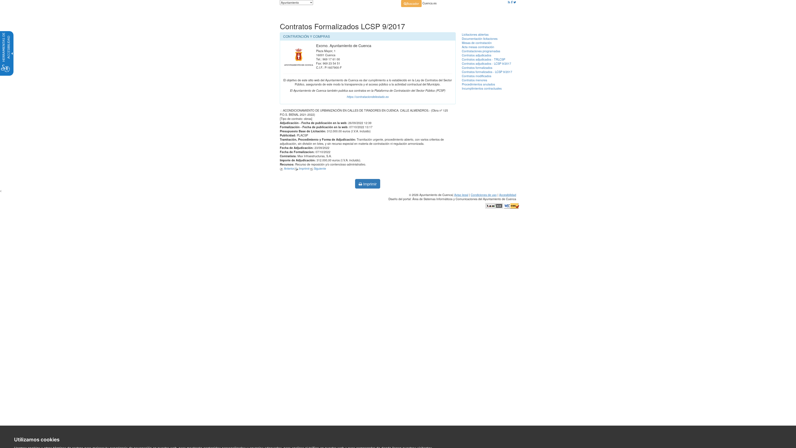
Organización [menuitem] (364, 12)
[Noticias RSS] (509, 2)
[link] (411, 3)
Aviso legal (461, 195)
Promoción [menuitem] (486, 12)
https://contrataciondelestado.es (368, 97)
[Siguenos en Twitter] (514, 2)
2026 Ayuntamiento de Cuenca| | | (452, 197)
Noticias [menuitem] (504, 12)
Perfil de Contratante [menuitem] (418, 12)
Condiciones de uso (484, 195)
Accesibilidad (507, 195)
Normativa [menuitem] (388, 12)
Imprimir (369, 183)
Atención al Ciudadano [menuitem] (455, 12)
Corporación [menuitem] (338, 12)
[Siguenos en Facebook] (512, 2)
